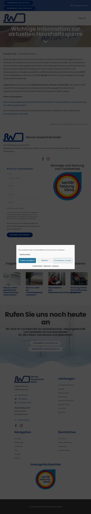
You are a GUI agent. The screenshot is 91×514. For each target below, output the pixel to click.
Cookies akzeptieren (27, 260)
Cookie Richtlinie (37, 266)
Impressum (55, 266)
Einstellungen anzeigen (62, 260)
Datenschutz (47, 266)
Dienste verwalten (25, 254)
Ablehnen (44, 260)
